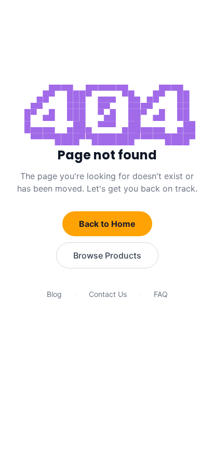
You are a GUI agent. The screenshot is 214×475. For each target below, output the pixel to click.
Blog (54, 294)
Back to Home (107, 224)
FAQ (161, 294)
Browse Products (107, 255)
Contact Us (108, 294)
